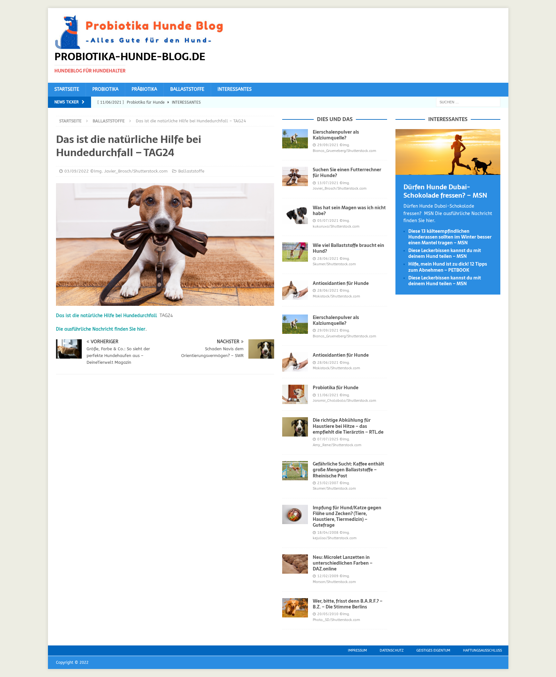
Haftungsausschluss (482, 650)
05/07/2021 (327, 221)
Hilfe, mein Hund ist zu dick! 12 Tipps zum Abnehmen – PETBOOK (447, 266)
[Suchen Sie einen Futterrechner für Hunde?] (295, 176)
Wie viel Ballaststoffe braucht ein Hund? (348, 248)
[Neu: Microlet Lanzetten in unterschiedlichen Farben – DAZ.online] (295, 564)
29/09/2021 (327, 145)
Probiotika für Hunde (335, 387)
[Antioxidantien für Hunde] (295, 290)
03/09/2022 (76, 171)
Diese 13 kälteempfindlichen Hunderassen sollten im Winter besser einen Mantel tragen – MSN (450, 237)
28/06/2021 (327, 259)
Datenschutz (391, 650)
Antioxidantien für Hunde (341, 283)
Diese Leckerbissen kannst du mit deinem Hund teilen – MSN (444, 253)
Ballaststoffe (187, 89)
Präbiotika (144, 89)
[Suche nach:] (468, 102)
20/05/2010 (327, 614)
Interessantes (235, 89)
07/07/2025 (327, 439)
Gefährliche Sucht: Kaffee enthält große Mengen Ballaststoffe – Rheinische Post (348, 469)
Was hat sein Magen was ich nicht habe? (349, 210)
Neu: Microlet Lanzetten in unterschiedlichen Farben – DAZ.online (343, 563)
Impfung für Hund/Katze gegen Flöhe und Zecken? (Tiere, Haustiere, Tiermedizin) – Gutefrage (347, 516)
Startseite (66, 89)
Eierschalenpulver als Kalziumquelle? (336, 134)
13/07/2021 (327, 183)
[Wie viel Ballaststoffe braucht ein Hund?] (295, 252)
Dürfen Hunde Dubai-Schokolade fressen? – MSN (445, 191)
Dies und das (335, 119)
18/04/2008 (327, 533)
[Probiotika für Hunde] (295, 394)
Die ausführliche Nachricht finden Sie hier (100, 329)
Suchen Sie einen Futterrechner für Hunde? (347, 172)
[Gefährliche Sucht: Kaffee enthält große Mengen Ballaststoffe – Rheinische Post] (295, 470)
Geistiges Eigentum (433, 650)
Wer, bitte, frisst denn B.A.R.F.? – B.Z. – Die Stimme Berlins (348, 603)
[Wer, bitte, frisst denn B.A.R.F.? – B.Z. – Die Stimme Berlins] (295, 607)
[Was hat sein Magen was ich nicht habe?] (295, 214)
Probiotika (105, 89)
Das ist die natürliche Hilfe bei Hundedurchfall (106, 315)
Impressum (357, 650)
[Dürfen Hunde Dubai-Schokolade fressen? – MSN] (447, 171)
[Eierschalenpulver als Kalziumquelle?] (295, 138)
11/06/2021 (327, 395)
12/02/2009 (327, 576)
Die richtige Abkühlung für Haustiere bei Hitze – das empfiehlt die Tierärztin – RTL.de (348, 426)
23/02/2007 (327, 483)
